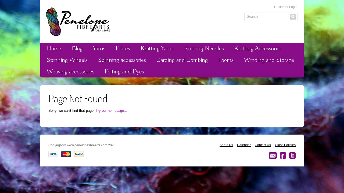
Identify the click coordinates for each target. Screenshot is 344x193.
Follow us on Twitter (292, 155)
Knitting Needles (204, 49)
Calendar (244, 145)
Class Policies (285, 145)
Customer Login (286, 7)
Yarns (99, 49)
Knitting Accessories (258, 49)
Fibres (123, 49)
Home (54, 49)
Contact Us (263, 145)
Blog (77, 49)
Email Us (273, 155)
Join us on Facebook (283, 155)
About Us (226, 145)
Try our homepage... (111, 111)
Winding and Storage (269, 60)
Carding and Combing (182, 60)
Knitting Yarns (157, 49)
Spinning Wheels (67, 60)
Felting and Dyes (124, 72)
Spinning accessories (122, 60)
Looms (226, 60)
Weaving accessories (70, 72)
